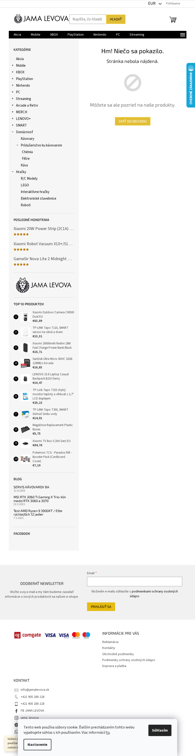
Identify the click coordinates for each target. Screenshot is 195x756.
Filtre (26, 158)
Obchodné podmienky (118, 654)
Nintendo (23, 85)
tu (108, 732)
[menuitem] (17, 34)
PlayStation (24, 78)
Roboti (26, 205)
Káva (24, 165)
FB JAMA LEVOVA (32, 710)
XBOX (20, 72)
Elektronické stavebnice (38, 198)
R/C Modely (29, 178)
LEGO (25, 185)
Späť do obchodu (133, 121)
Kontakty (108, 648)
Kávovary (27, 138)
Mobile (21, 65)
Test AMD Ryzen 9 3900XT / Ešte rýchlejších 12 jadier (38, 512)
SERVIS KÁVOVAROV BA (31, 487)
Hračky (21, 171)
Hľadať (116, 19)
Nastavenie (37, 744)
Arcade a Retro (27, 105)
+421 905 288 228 (32, 697)
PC (18, 92)
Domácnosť (24, 132)
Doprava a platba (114, 666)
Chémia (27, 152)
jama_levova (30, 717)
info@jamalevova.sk (35, 689)
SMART (21, 125)
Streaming (23, 98)
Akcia (20, 58)
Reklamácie (110, 642)
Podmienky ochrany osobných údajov (128, 660)
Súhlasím (160, 730)
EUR (152, 3)
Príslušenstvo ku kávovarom (41, 145)
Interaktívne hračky (35, 191)
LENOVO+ (23, 118)
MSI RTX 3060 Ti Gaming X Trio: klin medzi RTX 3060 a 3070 (40, 498)
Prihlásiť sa (101, 607)
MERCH (21, 112)
